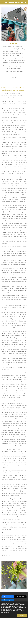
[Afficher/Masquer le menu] (2, 2)
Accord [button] (22, 615)
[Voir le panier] (25, 2)
